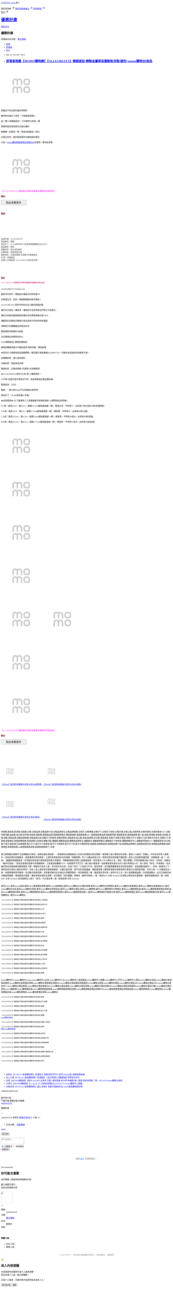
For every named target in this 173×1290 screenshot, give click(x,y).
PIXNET (67, 1255)
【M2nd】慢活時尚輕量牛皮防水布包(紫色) (20, 817)
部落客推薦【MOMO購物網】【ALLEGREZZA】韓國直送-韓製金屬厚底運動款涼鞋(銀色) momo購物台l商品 (79, 61)
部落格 (9, 47)
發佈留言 (5, 1149)
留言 (28, 1117)
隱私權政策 (101, 1255)
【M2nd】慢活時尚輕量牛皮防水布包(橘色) (62, 784)
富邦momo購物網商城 (8, 1029)
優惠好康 (9, 19)
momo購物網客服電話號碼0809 (20, 142)
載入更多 (5, 1134)
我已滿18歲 (6, 1285)
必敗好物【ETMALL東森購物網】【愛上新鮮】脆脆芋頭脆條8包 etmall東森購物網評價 (44, 1087)
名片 (8, 50)
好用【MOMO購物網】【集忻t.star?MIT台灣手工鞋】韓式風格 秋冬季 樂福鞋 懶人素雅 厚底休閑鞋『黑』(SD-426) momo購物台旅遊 (64, 1080)
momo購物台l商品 (7, 1017)
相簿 (8, 44)
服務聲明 (110, 1255)
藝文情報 (22, 39)
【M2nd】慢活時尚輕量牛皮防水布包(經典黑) (21, 784)
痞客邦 (22, 1117)
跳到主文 (5, 27)
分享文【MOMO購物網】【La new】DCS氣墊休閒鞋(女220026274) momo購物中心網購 (44, 1084)
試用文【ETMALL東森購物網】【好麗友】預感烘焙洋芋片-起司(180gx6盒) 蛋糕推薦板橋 (45, 1074)
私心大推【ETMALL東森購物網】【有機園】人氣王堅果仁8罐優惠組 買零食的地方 (43, 1077)
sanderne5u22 (6, 1103)
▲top (3, 1129)
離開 (14, 1285)
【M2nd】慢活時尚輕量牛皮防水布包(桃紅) (62, 819)
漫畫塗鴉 (21, 1125)
